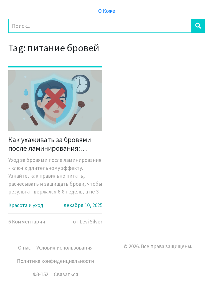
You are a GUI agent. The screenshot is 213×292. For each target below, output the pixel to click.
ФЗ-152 (40, 274)
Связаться (66, 274)
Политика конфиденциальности (55, 261)
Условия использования (64, 247)
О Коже (106, 10)
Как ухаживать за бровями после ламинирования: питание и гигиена (49, 143)
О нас (24, 247)
